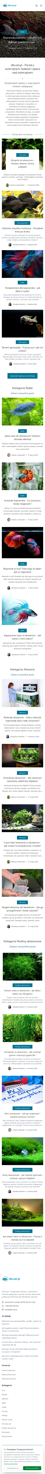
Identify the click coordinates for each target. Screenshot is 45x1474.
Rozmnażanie (22, 223)
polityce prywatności (11, 1464)
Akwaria (22, 712)
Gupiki (4, 1407)
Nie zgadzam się (13, 1468)
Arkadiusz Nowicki (9, 1379)
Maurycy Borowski (9, 1375)
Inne (3, 1390)
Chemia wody (7, 1420)
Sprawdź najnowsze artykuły (22, 376)
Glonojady (22, 155)
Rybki (22, 32)
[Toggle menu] (41, 5)
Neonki (4, 1394)
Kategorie (7, 1385)
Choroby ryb (6, 1424)
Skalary (5, 1415)
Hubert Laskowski (8, 1370)
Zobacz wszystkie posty (22, 393)
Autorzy (6, 1365)
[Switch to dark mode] (36, 5)
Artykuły (6, 1316)
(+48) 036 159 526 (11, 1306)
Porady (4, 1411)
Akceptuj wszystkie (32, 1468)
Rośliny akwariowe (22, 985)
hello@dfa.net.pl (11, 1310)
